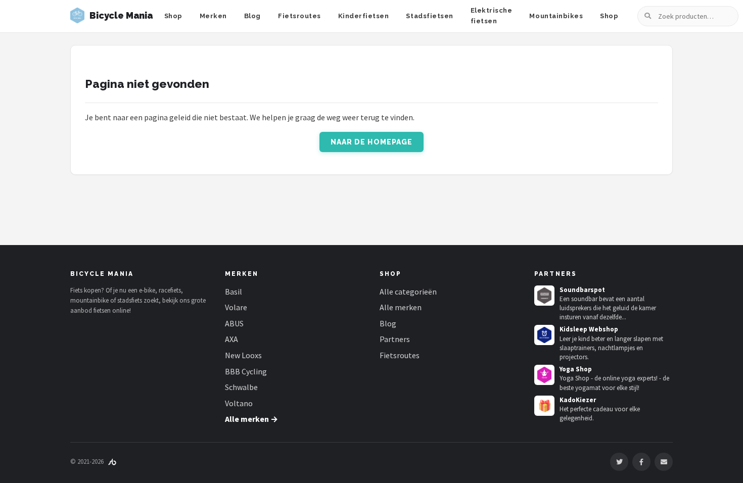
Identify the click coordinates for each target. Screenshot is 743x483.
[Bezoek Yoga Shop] (544, 375)
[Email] (664, 462)
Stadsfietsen (429, 16)
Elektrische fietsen (492, 16)
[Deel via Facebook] (641, 462)
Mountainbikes (556, 16)
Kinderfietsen (363, 16)
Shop (173, 16)
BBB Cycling (246, 371)
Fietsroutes (299, 16)
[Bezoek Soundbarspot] (544, 295)
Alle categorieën (408, 291)
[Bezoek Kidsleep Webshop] (544, 335)
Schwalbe (241, 387)
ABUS (234, 323)
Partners (395, 339)
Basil (233, 291)
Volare (236, 307)
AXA (231, 339)
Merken (213, 16)
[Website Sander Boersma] (112, 461)
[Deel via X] (619, 462)
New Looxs (243, 355)
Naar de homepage (372, 142)
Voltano (239, 403)
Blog (252, 16)
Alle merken (401, 307)
